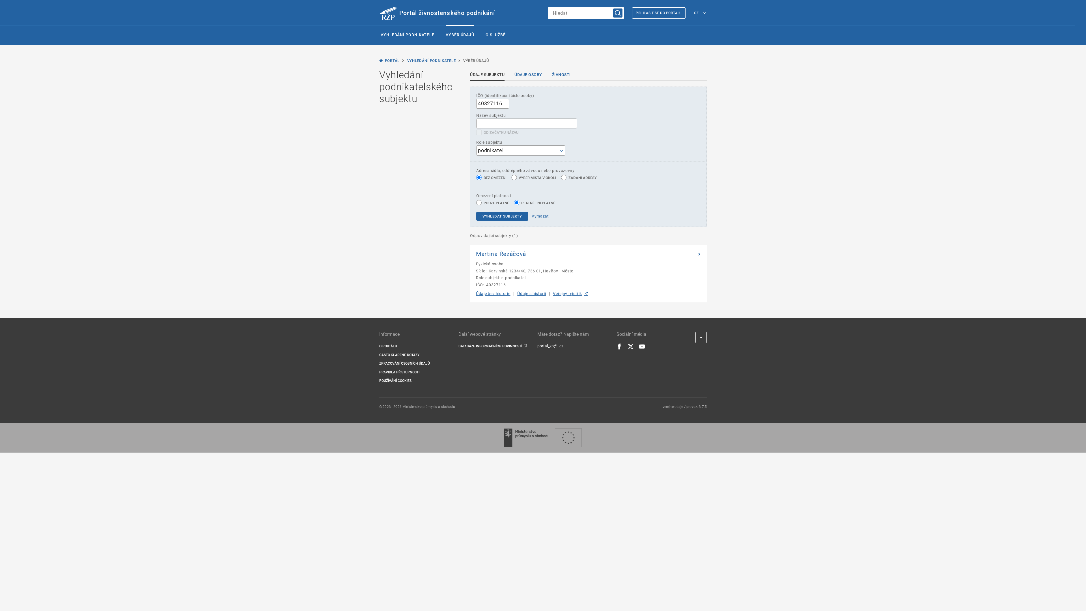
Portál (392, 61)
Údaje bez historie (493, 293)
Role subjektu (489, 142)
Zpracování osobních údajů (404, 363)
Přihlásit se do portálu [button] (659, 13)
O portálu (388, 346)
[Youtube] (642, 348)
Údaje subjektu (487, 74)
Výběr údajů (460, 35)
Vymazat (540, 216)
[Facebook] (619, 348)
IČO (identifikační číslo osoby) (505, 95)
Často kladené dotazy (399, 355)
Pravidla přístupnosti (399, 372)
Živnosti (561, 74)
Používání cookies (395, 381)
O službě (495, 35)
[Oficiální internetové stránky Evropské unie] (568, 438)
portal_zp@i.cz (550, 346)
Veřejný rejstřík (567, 293)
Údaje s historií (531, 293)
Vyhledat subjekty (502, 216)
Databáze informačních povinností (490, 346)
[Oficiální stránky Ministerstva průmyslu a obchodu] (526, 438)
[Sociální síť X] (631, 348)
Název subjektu (491, 115)
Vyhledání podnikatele (407, 35)
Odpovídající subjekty (494, 235)
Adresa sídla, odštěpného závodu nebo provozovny (525, 170)
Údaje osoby (528, 74)
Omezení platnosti (493, 195)
